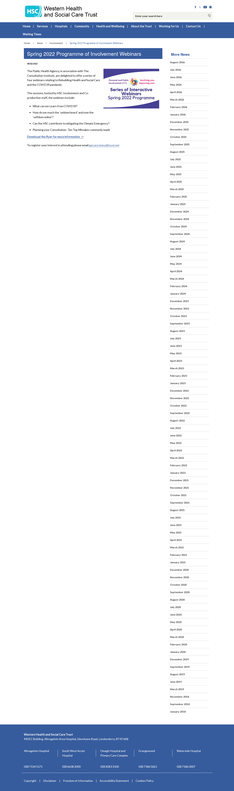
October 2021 (178, 495)
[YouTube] (205, 7)
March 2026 (177, 99)
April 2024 (176, 271)
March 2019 (177, 689)
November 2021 (179, 487)
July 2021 (175, 517)
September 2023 (180, 323)
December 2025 (179, 121)
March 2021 (177, 547)
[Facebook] (195, 7)
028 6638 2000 (71, 766)
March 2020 (177, 636)
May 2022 (175, 442)
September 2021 (180, 502)
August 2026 (177, 62)
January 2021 (178, 562)
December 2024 (179, 211)
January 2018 (178, 711)
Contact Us (193, 26)
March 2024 (177, 278)
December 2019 (179, 659)
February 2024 (178, 286)
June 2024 (176, 256)
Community (81, 26)
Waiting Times (32, 34)
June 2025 (176, 166)
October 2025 (178, 136)
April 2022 (176, 450)
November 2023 (179, 308)
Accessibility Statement (114, 780)
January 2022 (178, 472)
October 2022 (178, 405)
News (40, 43)
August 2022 (177, 420)
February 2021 (178, 554)
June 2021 (176, 524)
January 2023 (178, 383)
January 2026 (178, 114)
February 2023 (178, 375)
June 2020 (176, 614)
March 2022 (177, 457)
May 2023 (175, 353)
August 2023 (177, 330)
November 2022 (179, 398)
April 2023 (176, 360)
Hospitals (61, 26)
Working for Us (169, 26)
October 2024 (178, 226)
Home (26, 26)
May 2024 (175, 263)
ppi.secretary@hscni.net (104, 145)
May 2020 (175, 621)
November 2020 (179, 577)
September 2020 (180, 592)
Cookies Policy (145, 780)
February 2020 (178, 644)
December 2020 (179, 569)
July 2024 (175, 248)
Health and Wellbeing (110, 26)
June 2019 (176, 681)
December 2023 (179, 301)
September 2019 (180, 666)
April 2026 (176, 92)
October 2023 (178, 315)
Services (42, 26)
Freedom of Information (78, 780)
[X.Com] (200, 7)
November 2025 (179, 129)
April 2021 (176, 539)
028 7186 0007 (186, 766)
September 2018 (180, 704)
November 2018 (179, 696)
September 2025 (180, 144)
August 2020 (177, 599)
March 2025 (177, 189)
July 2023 (175, 338)
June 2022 (176, 435)
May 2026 (175, 84)
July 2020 (175, 607)
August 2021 (177, 510)
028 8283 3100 (109, 766)
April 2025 (176, 181)
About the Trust (141, 26)
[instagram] (211, 7)
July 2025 (175, 159)
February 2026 (178, 106)
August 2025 (177, 151)
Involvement (56, 43)
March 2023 (177, 368)
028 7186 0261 (147, 766)
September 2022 (180, 412)
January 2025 (178, 203)
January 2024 (178, 293)
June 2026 (176, 77)
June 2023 (176, 345)
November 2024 (179, 218)
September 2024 (180, 233)
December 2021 (179, 480)
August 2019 (177, 674)
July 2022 (175, 427)
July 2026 (175, 69)
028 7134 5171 (33, 766)
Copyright (30, 780)
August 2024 (177, 241)
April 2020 (176, 629)
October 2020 (178, 584)
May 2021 (175, 532)
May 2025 (175, 174)
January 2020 (178, 651)
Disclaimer (49, 780)
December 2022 (179, 390)
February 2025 (178, 196)
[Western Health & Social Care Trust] (61, 11)
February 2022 (178, 465)
